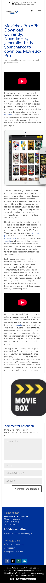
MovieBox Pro (10, 238)
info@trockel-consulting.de (21, 533)
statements (17, 325)
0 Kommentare (11, 63)
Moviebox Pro (10, 115)
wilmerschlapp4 (14, 60)
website (7, 241)
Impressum (10, 548)
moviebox (37, 60)
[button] (7, 561)
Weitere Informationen (26, 579)
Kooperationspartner (14, 551)
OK (12, 579)
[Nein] (43, 574)
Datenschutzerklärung (15, 544)
